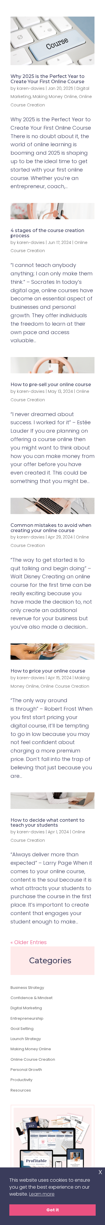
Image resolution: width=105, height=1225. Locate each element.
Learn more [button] (42, 1194)
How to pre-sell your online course (50, 384)
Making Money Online (55, 96)
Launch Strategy (25, 1039)
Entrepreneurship (26, 1018)
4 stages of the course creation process (47, 233)
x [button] (100, 1171)
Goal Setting (22, 1028)
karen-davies (31, 88)
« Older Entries (28, 942)
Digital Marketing (26, 1008)
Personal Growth (26, 1069)
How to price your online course (47, 671)
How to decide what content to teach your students (47, 822)
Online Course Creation (65, 686)
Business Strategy (27, 987)
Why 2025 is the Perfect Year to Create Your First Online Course (47, 79)
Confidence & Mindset (31, 998)
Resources (20, 1090)
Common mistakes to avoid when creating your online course (50, 528)
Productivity (21, 1080)
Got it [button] (52, 1210)
